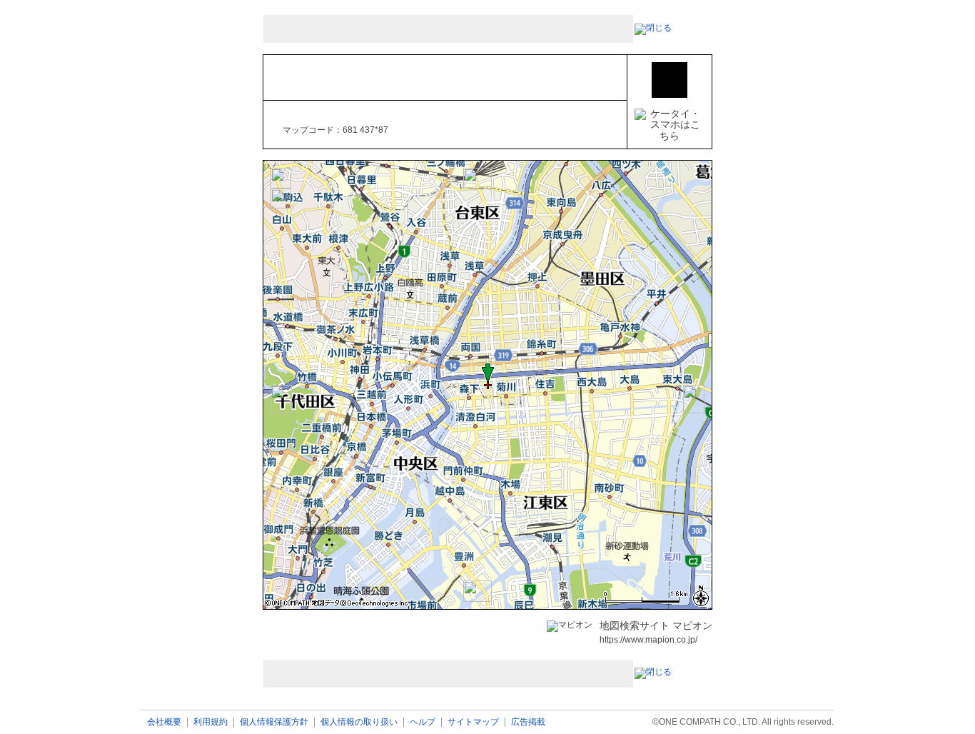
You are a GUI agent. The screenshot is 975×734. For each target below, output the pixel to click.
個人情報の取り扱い (359, 722)
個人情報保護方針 (274, 722)
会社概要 (164, 722)
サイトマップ (473, 722)
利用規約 (210, 722)
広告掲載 (528, 722)
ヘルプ (422, 722)
